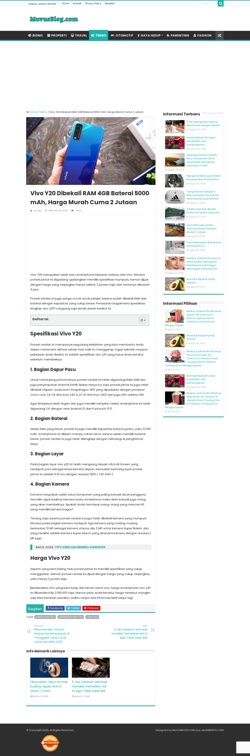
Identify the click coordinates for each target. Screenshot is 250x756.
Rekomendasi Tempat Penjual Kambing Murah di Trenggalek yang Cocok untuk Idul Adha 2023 (51, 634)
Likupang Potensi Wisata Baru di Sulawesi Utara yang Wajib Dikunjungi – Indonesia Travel (202, 160)
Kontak (77, 3)
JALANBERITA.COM (212, 730)
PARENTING (180, 35)
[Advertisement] (125, 73)
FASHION (204, 35)
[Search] (221, 3)
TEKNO (100, 35)
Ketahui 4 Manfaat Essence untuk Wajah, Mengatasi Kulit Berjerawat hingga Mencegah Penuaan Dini (204, 263)
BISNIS (37, 35)
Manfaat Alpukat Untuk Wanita (201, 280)
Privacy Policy (93, 3)
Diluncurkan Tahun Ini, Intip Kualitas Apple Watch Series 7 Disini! (49, 686)
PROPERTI (59, 35)
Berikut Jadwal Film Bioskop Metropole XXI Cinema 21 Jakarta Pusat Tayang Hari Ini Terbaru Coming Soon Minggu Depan (193, 400)
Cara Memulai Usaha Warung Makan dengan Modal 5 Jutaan (202, 228)
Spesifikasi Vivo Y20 (71, 617)
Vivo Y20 (93, 617)
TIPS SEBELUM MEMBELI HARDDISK (80, 547)
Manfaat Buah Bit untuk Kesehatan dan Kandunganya (201, 141)
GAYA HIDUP (151, 35)
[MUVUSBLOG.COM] (53, 19)
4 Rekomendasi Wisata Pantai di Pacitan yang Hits (203, 210)
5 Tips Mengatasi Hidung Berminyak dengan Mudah (203, 123)
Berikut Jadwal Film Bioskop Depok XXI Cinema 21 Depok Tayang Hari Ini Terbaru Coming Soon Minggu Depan (193, 318)
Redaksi (110, 3)
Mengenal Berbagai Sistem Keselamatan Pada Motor (204, 177)
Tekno (43, 112)
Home (65, 3)
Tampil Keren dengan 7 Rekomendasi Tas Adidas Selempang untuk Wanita (203, 195)
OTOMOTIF (124, 35)
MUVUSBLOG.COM (183, 730)
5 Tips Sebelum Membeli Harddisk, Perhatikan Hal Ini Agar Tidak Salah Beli (129, 632)
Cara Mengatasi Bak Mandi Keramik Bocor (204, 244)
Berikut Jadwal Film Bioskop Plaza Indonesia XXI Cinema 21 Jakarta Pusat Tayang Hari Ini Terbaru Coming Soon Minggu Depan (193, 358)
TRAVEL (81, 35)
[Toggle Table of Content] (140, 320)
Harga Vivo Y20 (45, 617)
